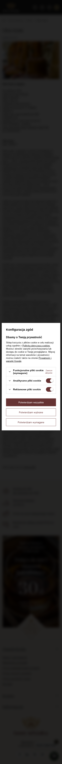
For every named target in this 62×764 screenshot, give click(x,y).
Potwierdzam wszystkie (31, 402)
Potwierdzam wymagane (31, 422)
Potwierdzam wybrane (31, 412)
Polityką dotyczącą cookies (36, 345)
